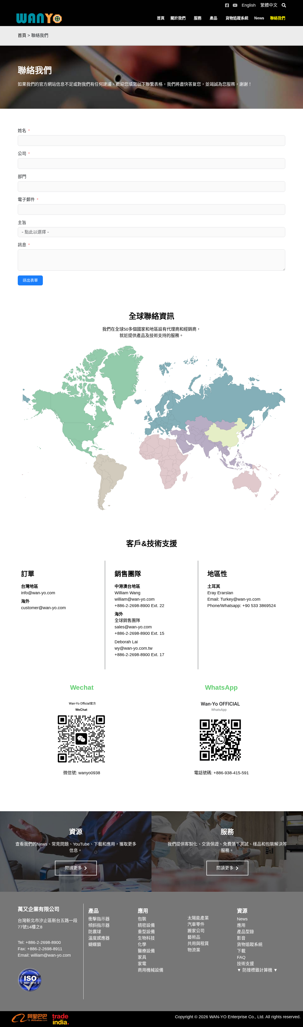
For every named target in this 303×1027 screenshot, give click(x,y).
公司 (22, 153)
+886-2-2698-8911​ (44, 948)
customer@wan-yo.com (43, 607)
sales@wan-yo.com (133, 627)
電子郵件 (26, 199)
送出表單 (30, 280)
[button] (284, 5)
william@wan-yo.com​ (51, 955)
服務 (197, 18)
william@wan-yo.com (135, 599)
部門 (22, 176)
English (249, 5)
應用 (143, 911)
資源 (242, 911)
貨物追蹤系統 (237, 18)
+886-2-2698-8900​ (43, 942)
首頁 (161, 18)
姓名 (22, 130)
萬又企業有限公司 (38, 909)
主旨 (22, 222)
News (259, 18)
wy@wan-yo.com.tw (133, 648)
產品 (213, 18)
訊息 (22, 245)
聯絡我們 (277, 18)
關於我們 (178, 18)
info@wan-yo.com (38, 592)
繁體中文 (268, 5)
